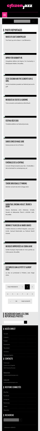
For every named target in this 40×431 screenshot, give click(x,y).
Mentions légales (8, 355)
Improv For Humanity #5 (14, 58)
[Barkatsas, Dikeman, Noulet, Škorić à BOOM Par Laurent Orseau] (4, 200)
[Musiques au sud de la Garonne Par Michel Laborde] (4, 96)
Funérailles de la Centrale (15, 162)
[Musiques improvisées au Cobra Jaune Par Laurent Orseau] (4, 242)
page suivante (25, 301)
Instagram (6, 399)
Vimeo (5, 406)
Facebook (6, 395)
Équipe (5, 341)
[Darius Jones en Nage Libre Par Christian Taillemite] (4, 138)
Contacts (5, 337)
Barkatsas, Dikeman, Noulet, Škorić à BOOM (19, 205)
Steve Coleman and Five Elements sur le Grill (19, 80)
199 (16, 301)
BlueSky (5, 392)
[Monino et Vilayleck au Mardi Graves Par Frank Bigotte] (4, 221)
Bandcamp (6, 403)
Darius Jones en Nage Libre (15, 141)
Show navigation (4, 14)
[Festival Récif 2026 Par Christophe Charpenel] (4, 117)
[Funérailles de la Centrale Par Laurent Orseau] (4, 159)
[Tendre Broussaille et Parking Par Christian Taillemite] (4, 179)
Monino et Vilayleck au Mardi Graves (18, 225)
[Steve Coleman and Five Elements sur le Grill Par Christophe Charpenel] (4, 75)
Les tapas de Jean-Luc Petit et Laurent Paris (18, 268)
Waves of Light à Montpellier (16, 37)
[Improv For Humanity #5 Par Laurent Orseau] (4, 54)
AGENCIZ (13, 427)
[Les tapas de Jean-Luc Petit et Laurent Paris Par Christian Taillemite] (4, 263)
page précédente (13, 287)
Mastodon (6, 410)
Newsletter (6, 348)
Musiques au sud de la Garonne (17, 100)
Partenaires (6, 344)
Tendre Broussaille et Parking (16, 183)
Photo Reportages (13, 30)
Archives (6, 351)
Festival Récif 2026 (12, 120)
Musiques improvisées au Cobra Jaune (19, 246)
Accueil (5, 334)
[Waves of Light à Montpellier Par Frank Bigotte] (4, 33)
